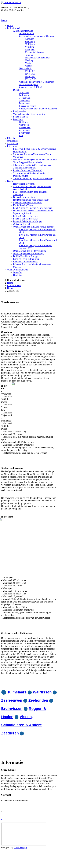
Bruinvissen (11, 708)
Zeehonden (38, 700)
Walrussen (42, 692)
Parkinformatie (14, 285)
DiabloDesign (20, 847)
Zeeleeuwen (11, 700)
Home (10, 282)
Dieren (10, 288)
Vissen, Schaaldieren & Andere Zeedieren (21, 725)
